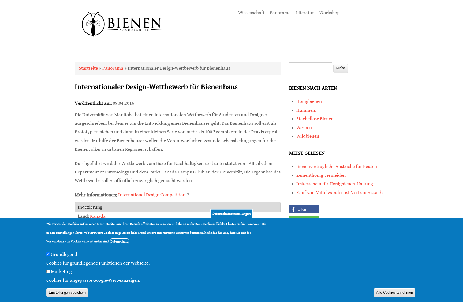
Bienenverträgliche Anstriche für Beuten (336, 166)
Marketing (61, 271)
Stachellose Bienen (315, 119)
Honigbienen (309, 101)
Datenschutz (119, 241)
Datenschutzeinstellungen (231, 214)
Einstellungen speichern (67, 293)
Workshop (329, 13)
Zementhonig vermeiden (321, 175)
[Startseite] (122, 43)
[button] (304, 209)
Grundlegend (64, 254)
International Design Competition (153, 195)
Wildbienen (307, 136)
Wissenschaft (251, 13)
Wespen (304, 127)
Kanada (98, 216)
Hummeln (306, 110)
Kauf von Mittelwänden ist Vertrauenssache (340, 192)
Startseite (88, 68)
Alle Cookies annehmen (394, 293)
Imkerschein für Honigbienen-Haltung (334, 184)
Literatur (305, 13)
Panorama (280, 13)
